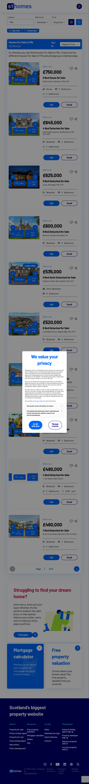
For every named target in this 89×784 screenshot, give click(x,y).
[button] (44, 406)
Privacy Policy (39, 401)
